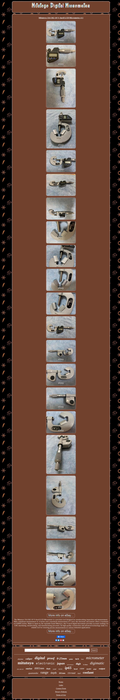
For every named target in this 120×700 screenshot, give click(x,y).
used (54, 669)
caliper (29, 658)
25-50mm (85, 664)
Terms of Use (61, 695)
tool (79, 673)
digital (40, 658)
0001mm (39, 668)
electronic (45, 663)
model (88, 669)
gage (95, 669)
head (75, 669)
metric (60, 669)
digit (78, 663)
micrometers (70, 664)
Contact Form (61, 688)
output (102, 668)
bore (82, 659)
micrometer (95, 658)
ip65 (68, 668)
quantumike (33, 673)
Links (61, 685)
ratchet (29, 668)
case (82, 668)
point (71, 659)
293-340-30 (20, 669)
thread (71, 673)
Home (61, 682)
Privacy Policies (61, 692)
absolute (20, 659)
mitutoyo (26, 663)
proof (50, 658)
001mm (62, 673)
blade (48, 668)
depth (54, 672)
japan (61, 663)
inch (77, 659)
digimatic (97, 663)
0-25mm (62, 658)
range (44, 672)
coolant (88, 672)
